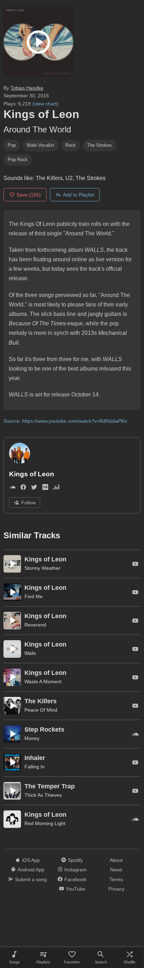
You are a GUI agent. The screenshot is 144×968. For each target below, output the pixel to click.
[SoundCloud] (12, 488)
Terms (116, 879)
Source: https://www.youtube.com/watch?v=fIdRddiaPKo (65, 421)
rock (70, 145)
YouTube (75, 889)
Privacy (116, 889)
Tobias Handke (26, 88)
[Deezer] (56, 488)
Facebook (75, 879)
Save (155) (28, 195)
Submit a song (31, 879)
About (116, 860)
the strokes (99, 145)
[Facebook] (23, 488)
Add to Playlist (78, 195)
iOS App (31, 860)
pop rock (18, 159)
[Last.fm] (45, 488)
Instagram (75, 869)
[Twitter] (34, 488)
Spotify (75, 860)
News (116, 869)
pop (12, 145)
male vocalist (40, 145)
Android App (30, 869)
